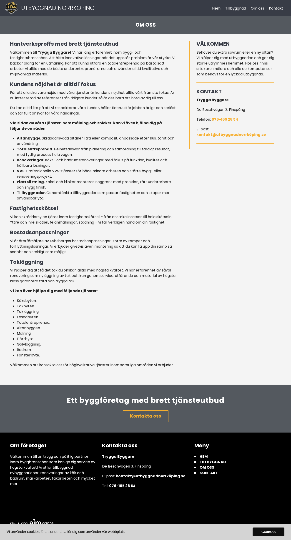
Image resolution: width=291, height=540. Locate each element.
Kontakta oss (145, 416)
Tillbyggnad (235, 8)
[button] (126, 532)
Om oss (257, 8)
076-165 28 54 (225, 119)
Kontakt (276, 8)
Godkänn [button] (268, 532)
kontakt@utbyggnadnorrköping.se (231, 134)
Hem (216, 8)
